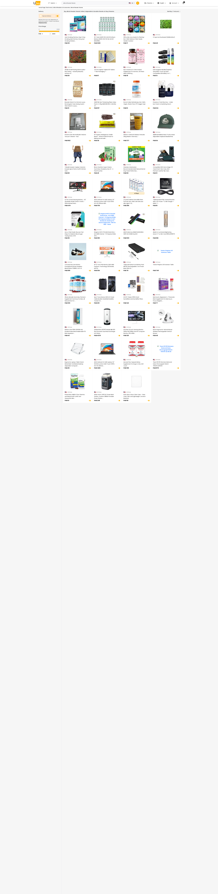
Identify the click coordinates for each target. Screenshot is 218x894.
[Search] (137, 3)
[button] (149, 3)
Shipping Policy (43, 22)
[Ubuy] (37, 3)
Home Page (42, 7)
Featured (176, 11)
